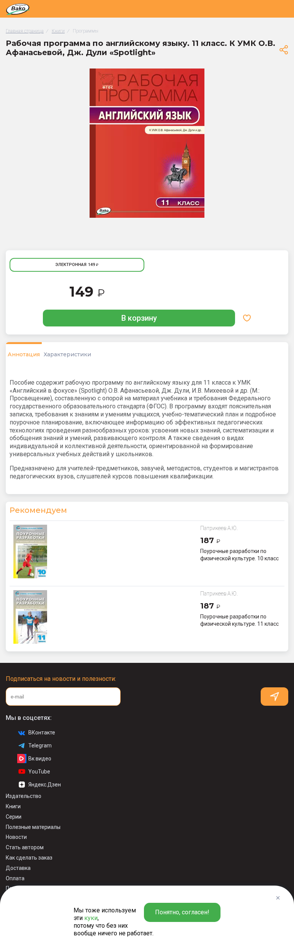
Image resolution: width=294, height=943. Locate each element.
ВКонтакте (41, 732)
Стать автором (25, 847)
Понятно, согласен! (182, 912)
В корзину (139, 318)
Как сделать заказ (29, 858)
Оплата (15, 878)
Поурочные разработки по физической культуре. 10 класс (239, 554)
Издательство (23, 796)
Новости (16, 837)
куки (91, 918)
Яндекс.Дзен (44, 784)
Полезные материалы (33, 827)
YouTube (39, 771)
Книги (13, 806)
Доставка (18, 868)
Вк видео (39, 758)
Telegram (40, 745)
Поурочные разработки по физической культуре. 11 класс (239, 619)
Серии (13, 817)
